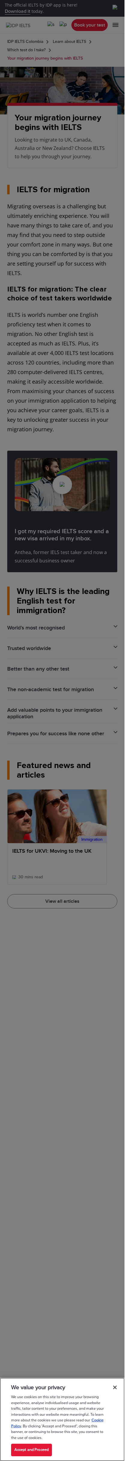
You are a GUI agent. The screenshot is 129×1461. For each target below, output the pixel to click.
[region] (62, 1419)
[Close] (115, 1387)
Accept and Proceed (31, 1449)
